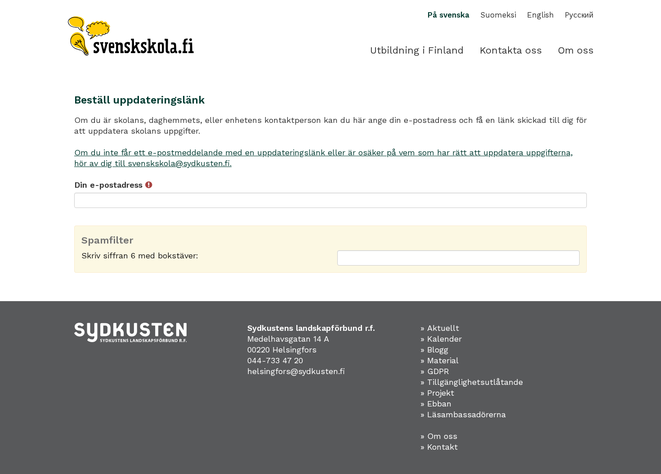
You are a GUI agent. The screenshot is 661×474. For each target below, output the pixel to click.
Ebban (439, 403)
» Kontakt (439, 446)
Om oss (576, 50)
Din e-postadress (109, 185)
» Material (439, 360)
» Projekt (437, 392)
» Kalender (441, 338)
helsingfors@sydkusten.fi (296, 371)
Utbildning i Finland (417, 50)
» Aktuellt (439, 328)
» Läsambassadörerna (463, 414)
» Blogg (434, 349)
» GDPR (434, 371)
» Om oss (438, 436)
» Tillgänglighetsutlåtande (471, 382)
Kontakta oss (511, 50)
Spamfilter (107, 240)
